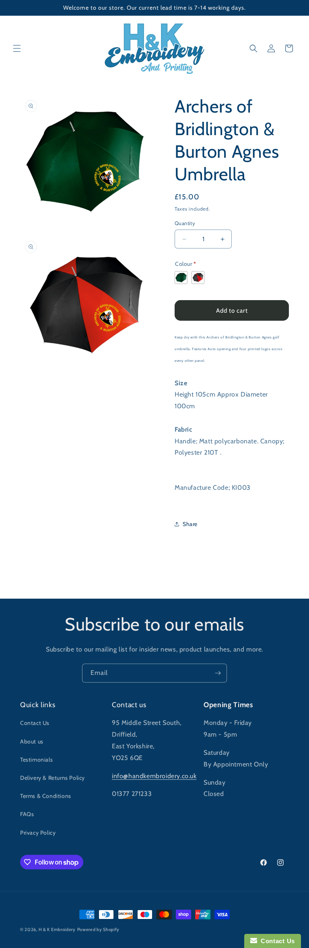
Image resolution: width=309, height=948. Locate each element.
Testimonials (36, 759)
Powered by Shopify (98, 929)
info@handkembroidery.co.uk (154, 776)
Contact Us (34, 723)
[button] (17, 48)
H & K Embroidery (57, 929)
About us (31, 741)
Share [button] (190, 524)
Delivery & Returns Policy (52, 777)
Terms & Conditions (45, 796)
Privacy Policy (38, 832)
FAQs (27, 814)
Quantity (185, 223)
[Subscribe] (218, 673)
